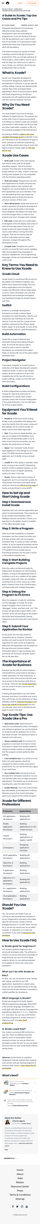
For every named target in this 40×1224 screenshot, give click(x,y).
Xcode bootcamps (29, 684)
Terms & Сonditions (20, 1194)
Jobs (20, 1178)
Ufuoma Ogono (9, 25)
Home (20, 1170)
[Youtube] (27, 1207)
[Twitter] (17, 1207)
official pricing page (28, 485)
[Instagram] (22, 1207)
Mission (20, 1182)
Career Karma (26, 1123)
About (20, 1174)
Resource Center (20, 1186)
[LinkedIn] (7, 1150)
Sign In (20, 3)
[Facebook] (13, 1207)
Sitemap (20, 1198)
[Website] (5, 1150)
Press (20, 1190)
